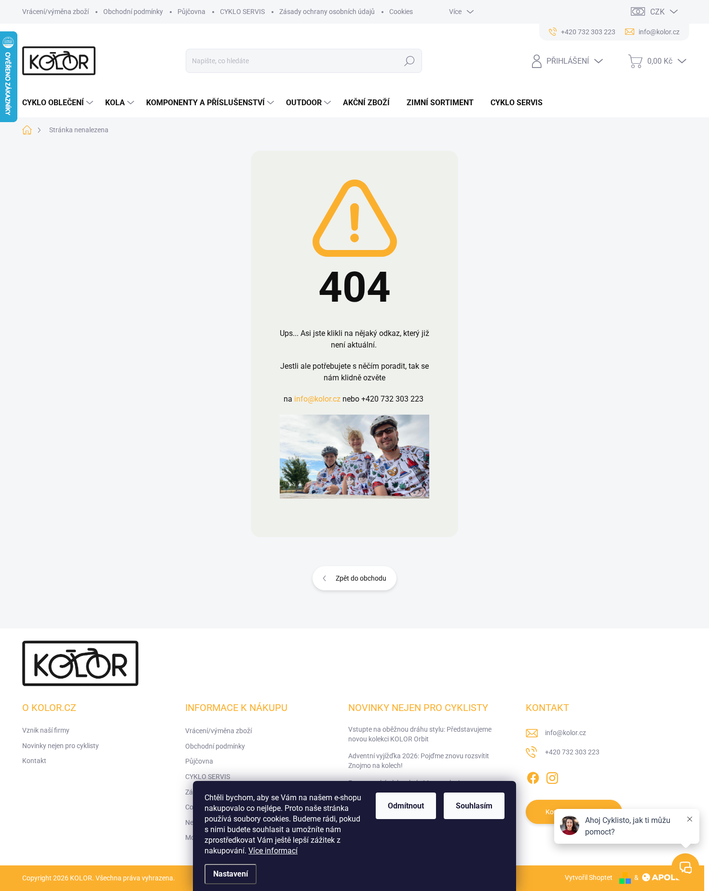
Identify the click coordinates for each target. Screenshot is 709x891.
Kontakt (34, 761)
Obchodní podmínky (133, 11)
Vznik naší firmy (45, 730)
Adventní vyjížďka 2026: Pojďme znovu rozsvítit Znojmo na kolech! (418, 760)
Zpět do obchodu (361, 578)
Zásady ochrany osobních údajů (327, 11)
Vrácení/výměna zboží (55, 11)
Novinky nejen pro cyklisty (60, 746)
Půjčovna (191, 11)
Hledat (410, 61)
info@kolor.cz (317, 399)
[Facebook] (533, 776)
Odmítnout (406, 805)
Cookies (401, 11)
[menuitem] (58, 102)
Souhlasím (474, 805)
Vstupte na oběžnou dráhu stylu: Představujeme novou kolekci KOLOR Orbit (419, 734)
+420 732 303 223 (572, 752)
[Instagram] (552, 776)
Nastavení (230, 873)
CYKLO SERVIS (242, 11)
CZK (657, 11)
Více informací (273, 850)
